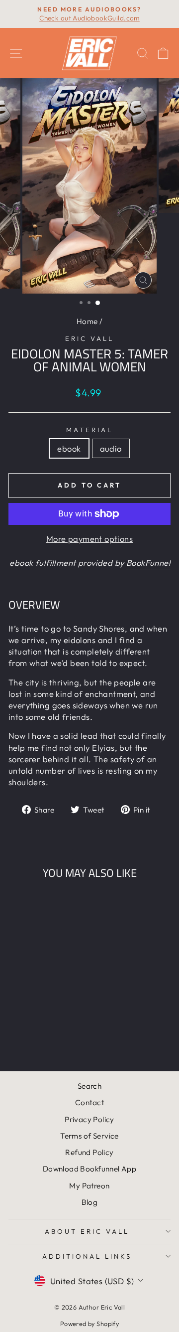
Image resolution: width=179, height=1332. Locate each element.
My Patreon (89, 1185)
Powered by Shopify (89, 1324)
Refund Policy (89, 1152)
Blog (90, 1202)
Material (89, 430)
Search (89, 1086)
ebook (69, 448)
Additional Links (87, 1256)
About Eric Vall (87, 1231)
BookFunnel (148, 562)
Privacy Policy (89, 1119)
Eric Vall (89, 338)
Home (87, 321)
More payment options (89, 538)
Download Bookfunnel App (90, 1168)
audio (111, 448)
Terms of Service (89, 1136)
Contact (89, 1102)
